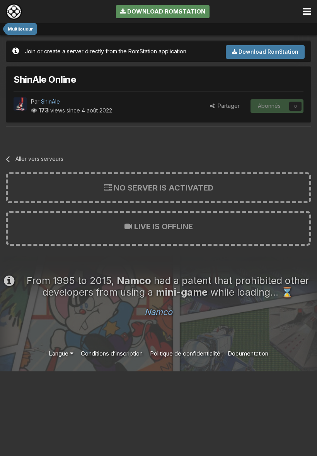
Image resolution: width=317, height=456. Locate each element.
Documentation (248, 353)
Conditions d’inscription (112, 353)
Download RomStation (165, 11)
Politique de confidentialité (185, 353)
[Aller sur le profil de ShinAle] (20, 104)
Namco (158, 312)
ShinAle (50, 101)
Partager (227, 105)
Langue (59, 353)
